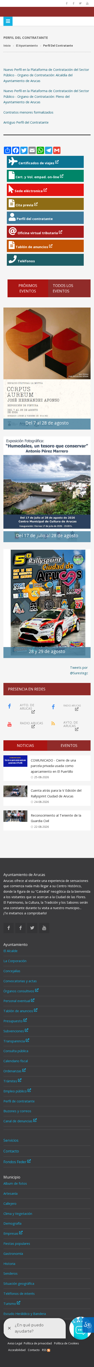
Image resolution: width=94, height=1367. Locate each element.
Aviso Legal (15, 1343)
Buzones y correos (17, 1111)
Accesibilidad (17, 1350)
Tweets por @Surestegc (79, 670)
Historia (9, 1263)
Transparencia (14, 1041)
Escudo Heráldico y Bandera (24, 1313)
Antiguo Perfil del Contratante (26, 122)
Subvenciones (14, 1031)
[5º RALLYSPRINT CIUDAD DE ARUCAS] (47, 603)
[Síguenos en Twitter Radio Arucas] (80, 3)
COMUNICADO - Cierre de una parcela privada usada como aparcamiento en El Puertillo (53, 766)
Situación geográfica (18, 1283)
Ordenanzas (12, 1071)
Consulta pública (15, 1051)
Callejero (9, 1203)
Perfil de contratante (19, 1101)
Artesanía (10, 1193)
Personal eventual (17, 1001)
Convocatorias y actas (20, 981)
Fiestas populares (16, 1243)
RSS (44, 1350)
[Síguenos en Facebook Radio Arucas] (73, 3)
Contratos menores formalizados (28, 112)
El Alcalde (10, 951)
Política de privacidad (38, 1343)
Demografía (12, 1223)
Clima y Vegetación (17, 1213)
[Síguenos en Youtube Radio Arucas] (87, 3)
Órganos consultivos (19, 991)
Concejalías (11, 971)
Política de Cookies (66, 1343)
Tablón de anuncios (18, 1011)
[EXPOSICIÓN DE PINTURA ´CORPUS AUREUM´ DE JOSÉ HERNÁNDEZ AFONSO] (47, 368)
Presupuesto (13, 1021)
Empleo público (15, 1091)
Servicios (10, 1140)
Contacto (11, 1151)
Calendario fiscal (15, 1061)
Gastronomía (13, 1253)
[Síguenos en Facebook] (66, 3)
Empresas (11, 1233)
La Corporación (14, 961)
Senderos (10, 1273)
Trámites (10, 1081)
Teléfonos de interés (19, 1293)
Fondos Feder (15, 1161)
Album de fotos (15, 1183)
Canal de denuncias (18, 1121)
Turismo (10, 1303)
